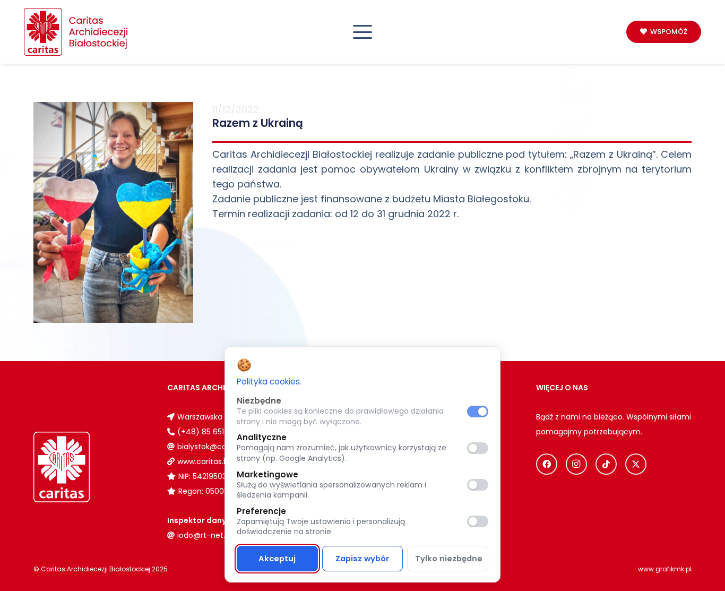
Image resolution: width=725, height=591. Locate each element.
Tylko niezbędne (448, 558)
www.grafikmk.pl (665, 568)
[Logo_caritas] (76, 32)
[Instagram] (576, 464)
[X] (635, 464)
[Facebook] (546, 464)
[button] (363, 31)
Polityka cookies (268, 381)
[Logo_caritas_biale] (86, 467)
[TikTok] (606, 464)
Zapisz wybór (362, 558)
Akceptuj (277, 558)
